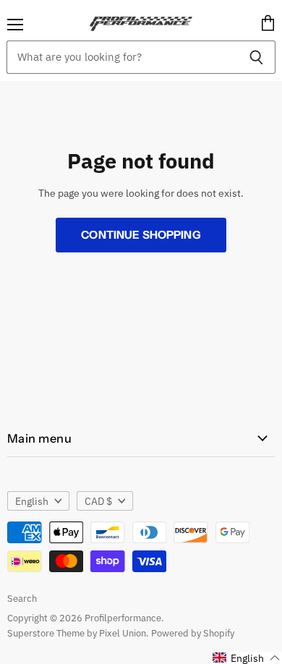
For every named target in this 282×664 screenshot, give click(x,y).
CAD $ (98, 501)
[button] (246, 658)
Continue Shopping (141, 235)
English (31, 501)
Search (22, 598)
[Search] (256, 57)
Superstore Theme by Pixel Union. (78, 633)
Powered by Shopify (192, 633)
